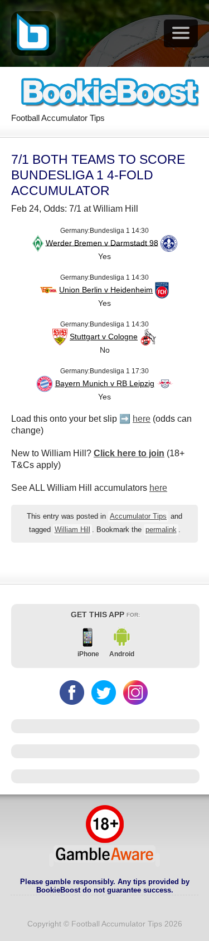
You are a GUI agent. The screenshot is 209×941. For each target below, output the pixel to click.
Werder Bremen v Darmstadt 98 (102, 242)
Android (121, 654)
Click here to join (129, 453)
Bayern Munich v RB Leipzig (104, 383)
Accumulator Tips (138, 516)
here (141, 418)
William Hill (72, 530)
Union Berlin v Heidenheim (106, 289)
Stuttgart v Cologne (104, 336)
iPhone (88, 654)
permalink (161, 530)
